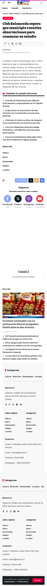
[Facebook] (8, 202)
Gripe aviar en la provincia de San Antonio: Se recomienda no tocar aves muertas (21, 113)
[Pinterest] (17, 405)
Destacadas (27, 376)
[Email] (16, 44)
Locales (38, 376)
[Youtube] (39, 202)
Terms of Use (23, 581)
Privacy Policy (9, 581)
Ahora (8, 376)
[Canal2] (23, 2)
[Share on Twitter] (12, 44)
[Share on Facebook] (8, 44)
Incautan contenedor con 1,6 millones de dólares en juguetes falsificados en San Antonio (20, 324)
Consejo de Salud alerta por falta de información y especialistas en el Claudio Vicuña (23, 103)
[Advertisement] (23, 239)
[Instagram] (28, 202)
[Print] (20, 44)
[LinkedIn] (21, 405)
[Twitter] (18, 202)
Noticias (8, 18)
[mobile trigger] (5, 2)
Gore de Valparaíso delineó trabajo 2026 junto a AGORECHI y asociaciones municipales (21, 130)
